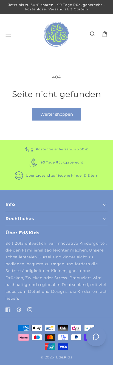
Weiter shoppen (56, 114)
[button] (93, 34)
